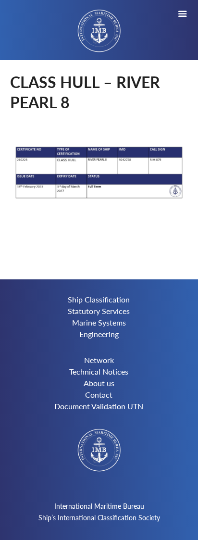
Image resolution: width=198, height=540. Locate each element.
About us (99, 383)
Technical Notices (98, 371)
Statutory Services (99, 310)
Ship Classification (99, 299)
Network (99, 359)
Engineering (99, 334)
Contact (98, 394)
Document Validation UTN (98, 406)
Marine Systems (99, 322)
